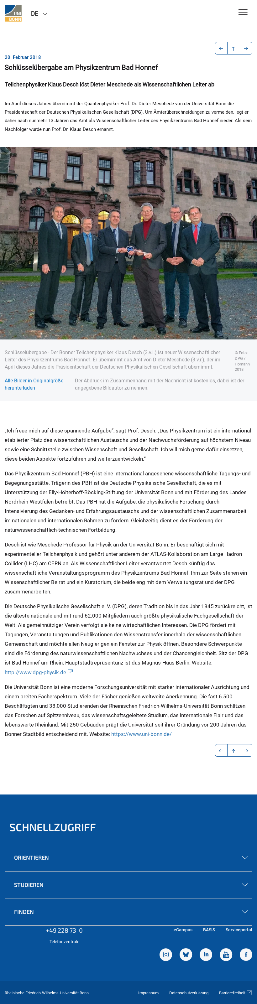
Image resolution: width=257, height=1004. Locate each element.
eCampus (183, 929)
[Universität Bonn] (13, 13)
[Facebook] (246, 955)
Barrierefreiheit (232, 993)
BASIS (209, 929)
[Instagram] (166, 955)
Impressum (148, 993)
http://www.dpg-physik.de (35, 672)
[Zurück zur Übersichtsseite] (233, 48)
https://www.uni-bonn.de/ (141, 734)
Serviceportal (239, 929)
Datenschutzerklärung (188, 993)
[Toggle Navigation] (243, 12)
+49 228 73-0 (64, 930)
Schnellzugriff (52, 826)
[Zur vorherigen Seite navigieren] (221, 48)
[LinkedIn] (206, 955)
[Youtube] (226, 955)
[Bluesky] (186, 955)
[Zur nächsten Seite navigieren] (246, 48)
